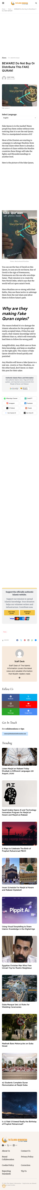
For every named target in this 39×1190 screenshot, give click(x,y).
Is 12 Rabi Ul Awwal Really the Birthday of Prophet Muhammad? (19, 1123)
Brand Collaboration (8, 1158)
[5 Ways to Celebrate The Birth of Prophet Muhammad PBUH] (19, 833)
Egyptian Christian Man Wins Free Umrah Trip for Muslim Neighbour (17, 966)
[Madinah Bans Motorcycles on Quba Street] (19, 1027)
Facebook (30, 403)
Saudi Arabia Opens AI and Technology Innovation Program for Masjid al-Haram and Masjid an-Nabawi (19, 812)
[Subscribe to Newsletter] (25, 388)
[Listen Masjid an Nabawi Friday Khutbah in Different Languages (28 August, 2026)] (19, 756)
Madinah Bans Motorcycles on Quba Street (17, 1044)
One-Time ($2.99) (11, 612)
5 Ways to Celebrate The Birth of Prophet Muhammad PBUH (16, 849)
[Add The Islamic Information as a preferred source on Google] (14, 388)
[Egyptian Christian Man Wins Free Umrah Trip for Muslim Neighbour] (19, 949)
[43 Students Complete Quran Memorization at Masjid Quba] (19, 1066)
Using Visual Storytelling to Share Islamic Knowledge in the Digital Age (18, 927)
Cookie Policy (8, 1165)
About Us (6, 1151)
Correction (25, 1165)
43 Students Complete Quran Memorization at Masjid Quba (15, 1084)
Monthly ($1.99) (27, 612)
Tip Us (24, 1171)
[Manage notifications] (4, 1186)
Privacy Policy (27, 1157)
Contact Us (25, 1151)
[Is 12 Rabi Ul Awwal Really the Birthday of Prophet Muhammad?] (19, 1105)
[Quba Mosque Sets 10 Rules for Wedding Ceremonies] (19, 988)
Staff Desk (10, 77)
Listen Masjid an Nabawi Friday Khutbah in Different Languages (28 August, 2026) (18, 771)
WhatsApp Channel (11, 398)
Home (3, 9)
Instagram (12, 403)
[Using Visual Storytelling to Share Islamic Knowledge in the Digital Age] (19, 910)
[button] (3, 3)
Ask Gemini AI (12, 413)
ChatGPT (29, 398)
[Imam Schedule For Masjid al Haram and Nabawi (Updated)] (19, 871)
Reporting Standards (6, 1172)
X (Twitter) (12, 408)
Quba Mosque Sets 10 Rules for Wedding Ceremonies (15, 1006)
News (9, 9)
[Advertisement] (19, 37)
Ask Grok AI (29, 413)
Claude (30, 408)
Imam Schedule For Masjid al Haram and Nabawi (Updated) (18, 888)
